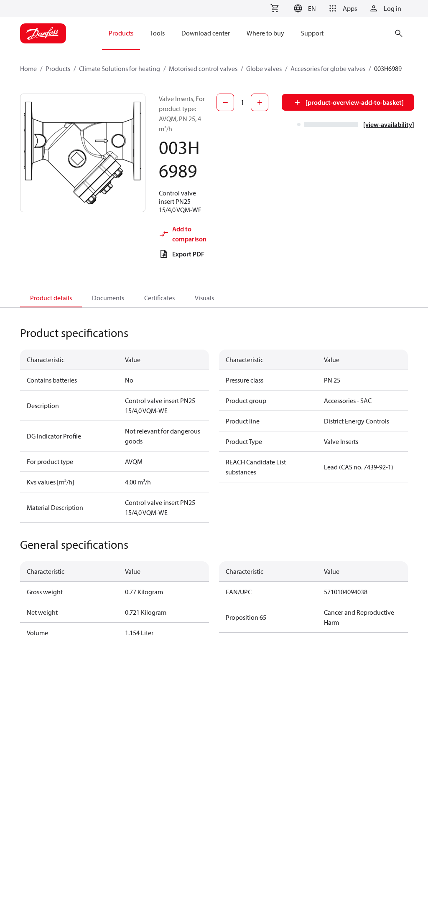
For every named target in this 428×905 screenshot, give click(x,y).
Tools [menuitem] (157, 33)
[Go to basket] (274, 8)
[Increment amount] (259, 102)
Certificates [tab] (159, 298)
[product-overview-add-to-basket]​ (355, 102)
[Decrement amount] (225, 102)
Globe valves (264, 68)
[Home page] (43, 33)
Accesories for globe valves (327, 68)
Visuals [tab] (204, 298)
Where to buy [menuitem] (265, 33)
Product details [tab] (51, 298)
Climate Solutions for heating (119, 68)
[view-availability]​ (388, 124)
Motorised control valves (203, 68)
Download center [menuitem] (205, 33)
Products (58, 68)
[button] (303, 8)
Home (28, 68)
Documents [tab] (108, 298)
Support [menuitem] (312, 33)
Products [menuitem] (121, 33)
